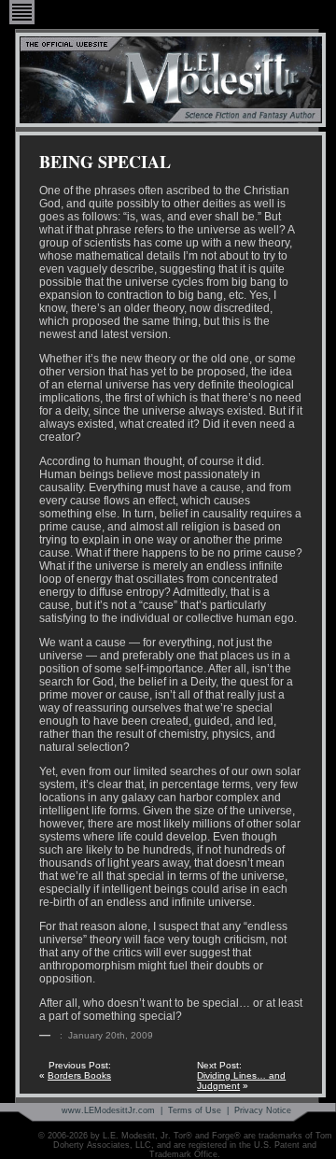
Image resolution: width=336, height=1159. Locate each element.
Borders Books (79, 1075)
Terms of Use (194, 1110)
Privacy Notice (262, 1110)
